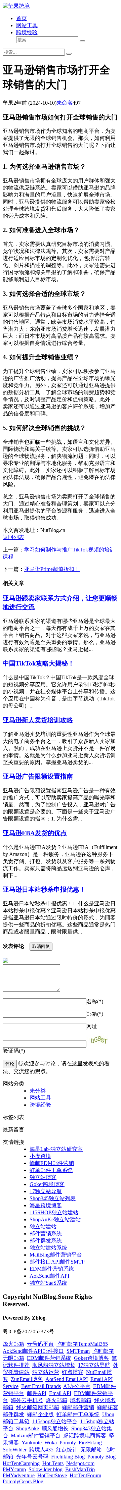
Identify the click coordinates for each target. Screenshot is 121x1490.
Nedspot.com (80, 1463)
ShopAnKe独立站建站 (55, 1219)
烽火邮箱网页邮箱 (37, 1407)
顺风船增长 (55, 1428)
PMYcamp (14, 1469)
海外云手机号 (27, 1400)
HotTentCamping (21, 1463)
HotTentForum (85, 1475)
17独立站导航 (46, 1191)
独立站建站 (43, 1226)
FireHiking (90, 1442)
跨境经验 (27, 32)
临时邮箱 (103, 1351)
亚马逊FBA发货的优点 (35, 833)
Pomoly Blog (101, 1456)
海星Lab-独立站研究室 (56, 1149)
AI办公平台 (76, 1386)
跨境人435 (41, 1449)
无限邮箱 (13, 1358)
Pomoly (67, 1442)
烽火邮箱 (13, 1344)
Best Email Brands (41, 1386)
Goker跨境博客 (47, 1184)
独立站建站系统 (48, 1247)
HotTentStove (52, 1475)
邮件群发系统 (46, 1240)
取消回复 (41, 946)
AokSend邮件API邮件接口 (33, 1351)
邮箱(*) (94, 1014)
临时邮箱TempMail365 (82, 1344)
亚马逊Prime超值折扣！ (52, 569)
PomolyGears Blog (23, 1481)
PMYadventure (19, 1475)
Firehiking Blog (68, 1456)
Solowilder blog (46, 1469)
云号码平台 (40, 1344)
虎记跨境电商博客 (84, 1435)
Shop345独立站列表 (53, 1198)
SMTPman (78, 1351)
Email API (60, 1393)
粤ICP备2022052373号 (28, 1331)
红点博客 (72, 1372)
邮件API (36, 1393)
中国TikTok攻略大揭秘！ (38, 663)
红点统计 (67, 1449)
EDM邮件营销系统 (52, 1269)
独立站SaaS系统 (48, 1283)
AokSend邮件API (49, 1276)
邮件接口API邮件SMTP (57, 1262)
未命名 (64, 103)
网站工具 (27, 25)
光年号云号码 (32, 1456)
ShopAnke (27, 1428)
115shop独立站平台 (54, 1421)
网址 (91, 1026)
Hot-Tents (53, 1463)
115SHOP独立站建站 (54, 1212)
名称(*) (94, 1001)
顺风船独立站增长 (53, 1365)
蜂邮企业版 (40, 1414)
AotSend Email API (66, 1379)
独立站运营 (45, 1372)
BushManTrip (80, 1469)
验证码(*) (14, 1051)
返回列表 (13, 537)
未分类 (38, 1091)
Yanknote (32, 1442)
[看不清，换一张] (101, 1040)
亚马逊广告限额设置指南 (38, 776)
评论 (9, 1063)
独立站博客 (43, 1177)
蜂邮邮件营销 (78, 1407)
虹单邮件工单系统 (51, 1170)
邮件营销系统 (46, 1233)
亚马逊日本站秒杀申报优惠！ (44, 889)
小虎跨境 (40, 1156)
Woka (50, 1442)
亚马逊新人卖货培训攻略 (38, 720)
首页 (21, 18)
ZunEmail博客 (27, 1379)
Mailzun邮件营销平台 (36, 1435)
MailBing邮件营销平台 (56, 1255)
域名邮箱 (80, 1400)
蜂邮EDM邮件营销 (52, 1163)
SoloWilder (15, 1449)
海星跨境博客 (46, 1205)
